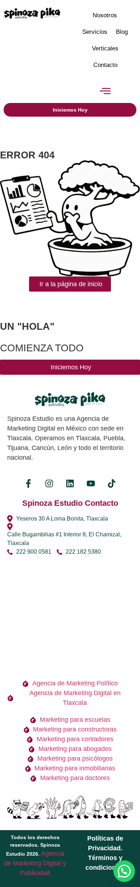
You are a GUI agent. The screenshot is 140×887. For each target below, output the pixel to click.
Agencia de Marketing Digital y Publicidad (35, 863)
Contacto (105, 65)
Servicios (94, 31)
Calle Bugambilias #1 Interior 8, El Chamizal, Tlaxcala (64, 538)
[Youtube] (90, 483)
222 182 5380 (83, 552)
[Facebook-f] (28, 483)
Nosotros (105, 15)
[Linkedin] (70, 483)
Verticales (105, 48)
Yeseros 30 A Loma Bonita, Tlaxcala (62, 518)
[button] (105, 91)
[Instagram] (49, 483)
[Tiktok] (111, 483)
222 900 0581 (33, 552)
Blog (122, 31)
